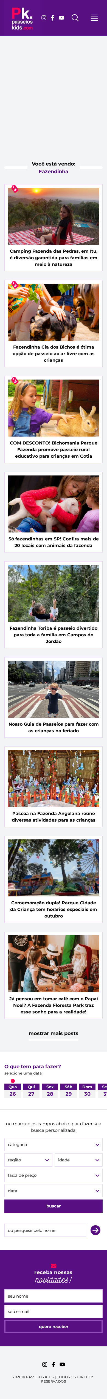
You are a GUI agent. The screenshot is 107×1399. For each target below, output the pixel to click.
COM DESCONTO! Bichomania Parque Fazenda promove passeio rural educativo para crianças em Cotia (53, 449)
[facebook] (52, 18)
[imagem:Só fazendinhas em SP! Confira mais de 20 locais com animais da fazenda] (53, 503)
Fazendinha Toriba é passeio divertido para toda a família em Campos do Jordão (53, 635)
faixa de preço (22, 1175)
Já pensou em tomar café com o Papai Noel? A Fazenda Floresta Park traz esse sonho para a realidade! (53, 1005)
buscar (53, 1206)
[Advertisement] (53, 102)
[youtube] (61, 18)
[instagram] (44, 18)
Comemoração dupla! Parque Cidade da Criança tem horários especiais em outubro (53, 909)
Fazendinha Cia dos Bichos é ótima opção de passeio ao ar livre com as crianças (54, 353)
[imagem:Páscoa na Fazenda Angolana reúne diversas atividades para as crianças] (53, 778)
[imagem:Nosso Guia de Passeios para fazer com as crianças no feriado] (53, 689)
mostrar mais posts (53, 1033)
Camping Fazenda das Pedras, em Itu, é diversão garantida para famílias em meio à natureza (53, 258)
